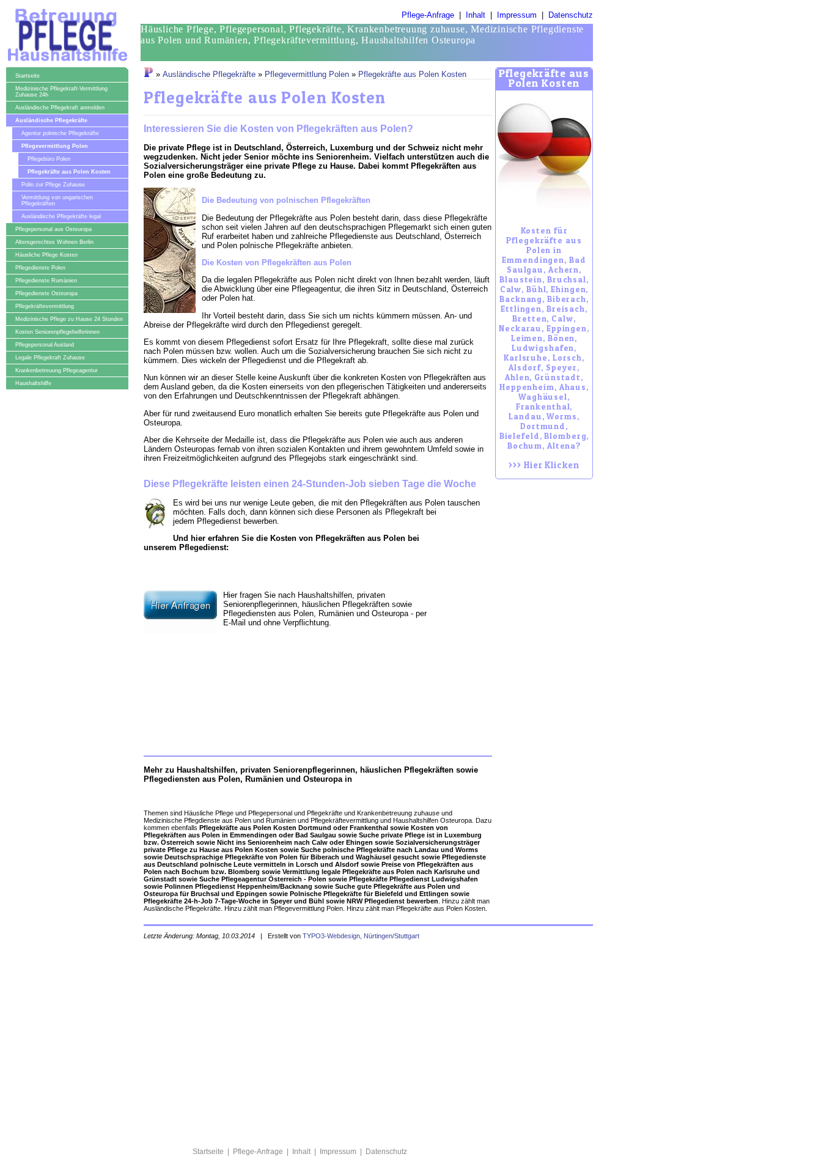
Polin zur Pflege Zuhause (53, 185)
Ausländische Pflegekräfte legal (61, 216)
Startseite (27, 76)
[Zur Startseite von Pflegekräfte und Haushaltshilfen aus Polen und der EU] (66, 63)
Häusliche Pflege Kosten (46, 255)
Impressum (517, 15)
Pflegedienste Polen (40, 268)
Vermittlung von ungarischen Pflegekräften (57, 200)
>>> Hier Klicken (544, 348)
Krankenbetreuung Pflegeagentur (56, 370)
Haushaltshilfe (33, 383)
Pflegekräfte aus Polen (343, 439)
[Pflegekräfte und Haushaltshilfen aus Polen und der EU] (148, 74)
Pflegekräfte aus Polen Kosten (69, 172)
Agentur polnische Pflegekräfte (60, 133)
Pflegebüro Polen (49, 159)
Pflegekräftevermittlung (44, 306)
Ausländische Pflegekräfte (51, 120)
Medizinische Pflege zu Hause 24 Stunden (69, 319)
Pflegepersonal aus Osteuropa (53, 229)
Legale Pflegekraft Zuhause (50, 358)
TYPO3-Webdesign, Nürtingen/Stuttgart (361, 936)
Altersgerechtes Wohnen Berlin (54, 242)
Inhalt (475, 15)
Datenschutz (570, 15)
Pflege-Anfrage (428, 15)
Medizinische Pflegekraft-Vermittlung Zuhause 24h (61, 92)
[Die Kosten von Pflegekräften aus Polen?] (544, 150)
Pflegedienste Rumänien (46, 281)
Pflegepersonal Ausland (44, 345)
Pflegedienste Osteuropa (46, 293)
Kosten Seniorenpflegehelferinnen (57, 332)
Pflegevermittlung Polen (54, 146)
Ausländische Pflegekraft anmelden (60, 108)
